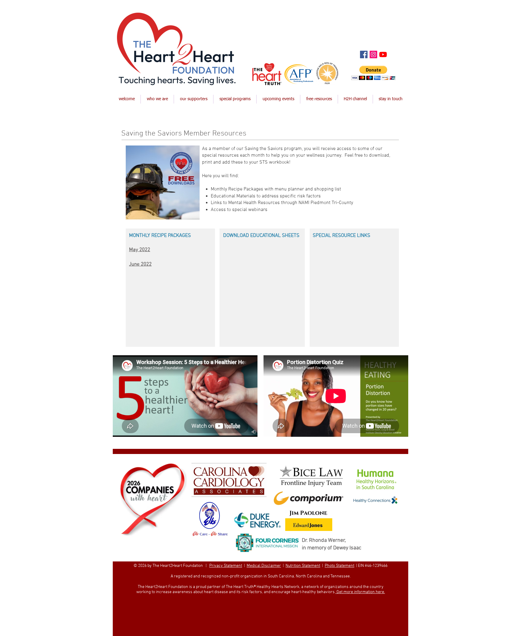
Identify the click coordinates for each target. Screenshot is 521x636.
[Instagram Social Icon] (373, 54)
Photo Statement (339, 565)
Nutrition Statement (303, 565)
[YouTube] (383, 54)
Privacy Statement (225, 565)
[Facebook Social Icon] (364, 54)
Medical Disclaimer (264, 565)
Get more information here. (360, 592)
